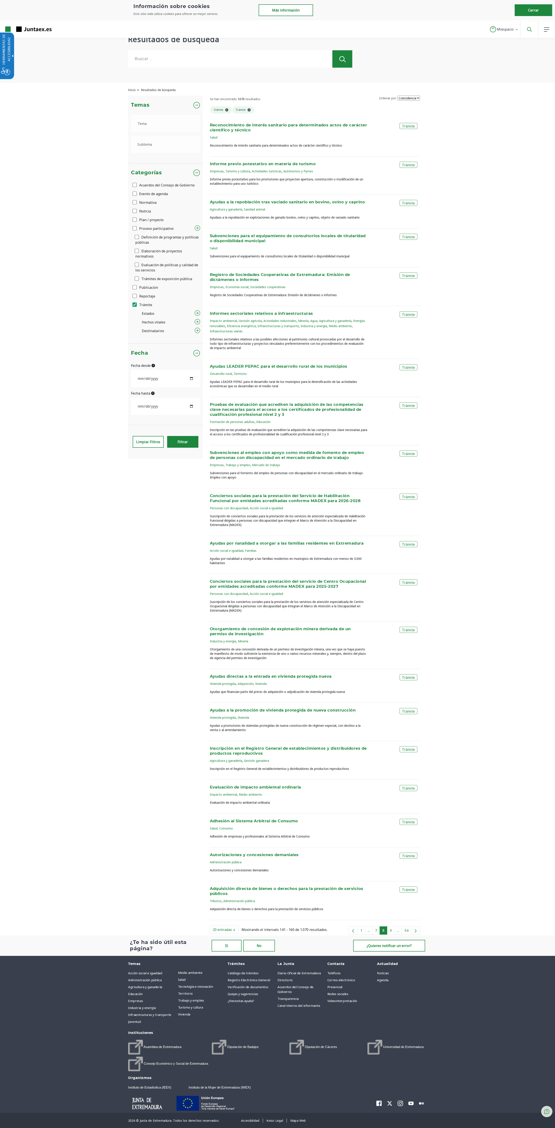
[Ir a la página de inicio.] (20, 29)
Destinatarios (153, 330)
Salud (213, 137)
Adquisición (245, 684)
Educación (263, 422)
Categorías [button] (146, 172)
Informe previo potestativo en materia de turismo (263, 164)
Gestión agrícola (250, 321)
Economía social (236, 287)
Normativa (147, 202)
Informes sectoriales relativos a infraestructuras (261, 314)
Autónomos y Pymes (298, 171)
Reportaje (146, 296)
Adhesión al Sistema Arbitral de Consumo (254, 821)
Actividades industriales (279, 321)
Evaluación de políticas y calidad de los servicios (166, 268)
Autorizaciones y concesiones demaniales (254, 855)
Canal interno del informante (299, 1005)
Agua (313, 321)
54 (408, 931)
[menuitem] (202, 972)
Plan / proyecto (151, 219)
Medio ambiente (340, 326)
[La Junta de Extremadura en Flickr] (421, 1103)
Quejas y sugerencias (243, 994)
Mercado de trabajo (266, 465)
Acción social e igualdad (266, 508)
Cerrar (533, 10)
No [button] (259, 945)
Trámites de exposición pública (166, 278)
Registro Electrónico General (249, 980)
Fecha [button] (139, 353)
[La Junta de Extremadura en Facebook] (379, 1103)
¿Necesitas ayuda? (241, 1001)
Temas (140, 105)
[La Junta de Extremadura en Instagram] (400, 1103)
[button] (504, 29)
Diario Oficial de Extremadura (299, 973)
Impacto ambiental (223, 321)
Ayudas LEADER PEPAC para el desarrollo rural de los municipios (278, 367)
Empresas (217, 171)
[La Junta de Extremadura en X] (389, 1103)
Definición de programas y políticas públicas (167, 240)
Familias (250, 550)
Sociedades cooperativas (268, 287)
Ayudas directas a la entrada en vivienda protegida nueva (271, 677)
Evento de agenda (153, 193)
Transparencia (288, 998)
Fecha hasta (141, 393)
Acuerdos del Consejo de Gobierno (166, 185)
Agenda (382, 980)
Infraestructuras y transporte (278, 326)
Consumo (226, 828)
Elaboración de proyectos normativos (158, 254)
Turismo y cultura (237, 171)
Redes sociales (337, 994)
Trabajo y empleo (237, 465)
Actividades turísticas (267, 171)
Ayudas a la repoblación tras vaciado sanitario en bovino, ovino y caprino (287, 202)
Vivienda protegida (223, 684)
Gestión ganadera (256, 761)
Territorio (240, 374)
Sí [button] (226, 945)
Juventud (134, 1021)
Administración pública (226, 862)
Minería (303, 321)
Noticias (383, 973)
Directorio (285, 980)
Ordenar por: (388, 98)
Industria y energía (314, 326)
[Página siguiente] (415, 930)
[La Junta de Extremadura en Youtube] (411, 1103)
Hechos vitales (153, 322)
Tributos (216, 901)
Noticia (144, 211)
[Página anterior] (353, 930)
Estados (148, 313)
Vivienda (261, 684)
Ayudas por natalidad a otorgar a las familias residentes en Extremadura (287, 543)
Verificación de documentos (248, 987)
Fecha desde (141, 365)
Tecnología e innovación (195, 986)
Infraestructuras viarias (226, 331)
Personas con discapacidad (229, 508)
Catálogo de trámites (243, 973)
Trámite (145, 304)
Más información (286, 10)
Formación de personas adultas (232, 422)
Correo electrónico (341, 980)
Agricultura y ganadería (226, 209)
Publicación (148, 287)
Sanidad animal (254, 209)
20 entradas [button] (226, 930)
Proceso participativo (156, 228)
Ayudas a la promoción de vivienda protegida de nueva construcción (283, 710)
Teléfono (334, 973)
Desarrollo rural (221, 374)
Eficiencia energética (241, 326)
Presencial (335, 987)
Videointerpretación (342, 1001)
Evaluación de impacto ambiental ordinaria (255, 787)
